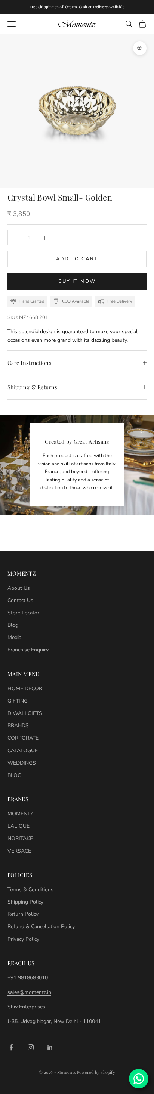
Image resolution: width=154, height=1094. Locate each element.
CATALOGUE (22, 750)
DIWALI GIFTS (24, 713)
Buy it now (77, 281)
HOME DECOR (24, 688)
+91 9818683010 (27, 977)
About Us (18, 588)
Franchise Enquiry (28, 649)
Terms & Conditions (30, 889)
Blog (12, 625)
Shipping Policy (25, 901)
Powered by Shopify (96, 1072)
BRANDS (18, 725)
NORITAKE (20, 838)
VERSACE (19, 851)
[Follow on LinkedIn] (50, 1047)
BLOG (14, 775)
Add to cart (77, 258)
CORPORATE (22, 737)
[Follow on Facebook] (11, 1047)
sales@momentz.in (29, 992)
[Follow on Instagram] (30, 1047)
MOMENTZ (20, 813)
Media (14, 637)
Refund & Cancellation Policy (41, 926)
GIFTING (17, 700)
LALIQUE (18, 826)
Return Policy (22, 914)
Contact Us (20, 600)
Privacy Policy (23, 939)
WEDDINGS (21, 762)
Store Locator (23, 612)
